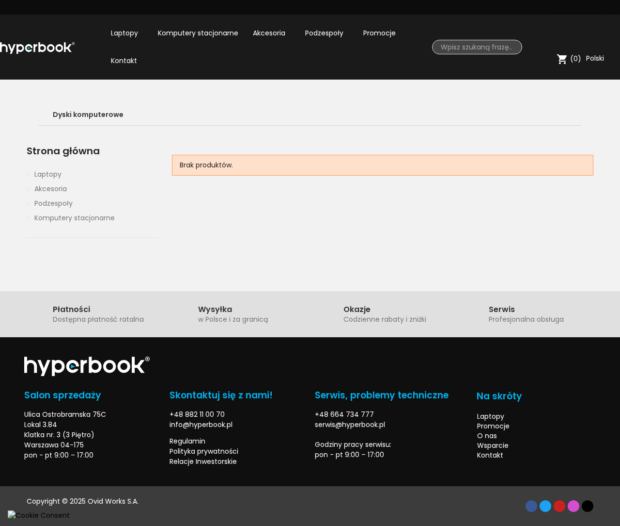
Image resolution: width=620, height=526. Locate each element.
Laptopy (48, 174)
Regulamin (187, 441)
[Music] (587, 506)
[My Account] (608, 36)
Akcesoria (50, 189)
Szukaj (511, 47)
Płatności (71, 309)
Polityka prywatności (204, 451)
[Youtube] (591, 7)
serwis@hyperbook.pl (350, 424)
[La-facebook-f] (557, 7)
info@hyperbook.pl (201, 424)
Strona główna (63, 151)
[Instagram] (608, 7)
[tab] (310, 115)
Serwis (502, 309)
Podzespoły (53, 203)
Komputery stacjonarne (74, 218)
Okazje (357, 309)
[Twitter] (574, 7)
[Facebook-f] (531, 506)
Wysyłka (215, 309)
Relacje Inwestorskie (203, 461)
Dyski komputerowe (88, 114)
